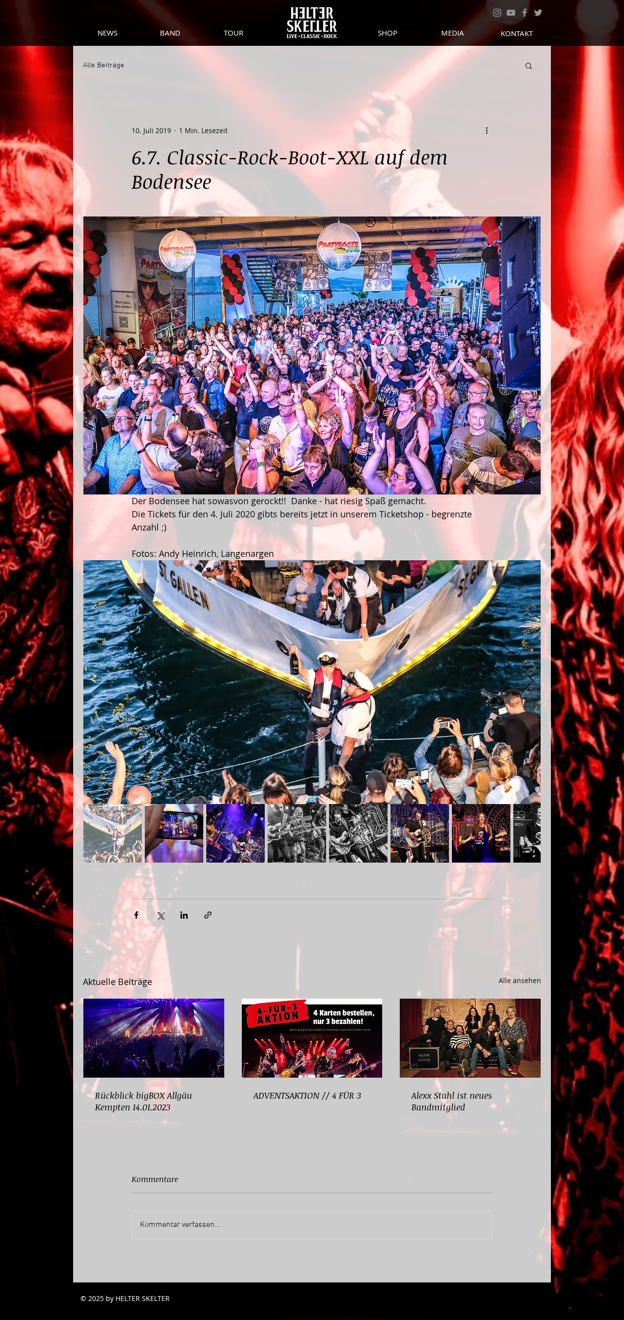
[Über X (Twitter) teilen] (160, 915)
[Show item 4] (297, 833)
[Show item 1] (112, 833)
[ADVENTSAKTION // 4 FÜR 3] (312, 1038)
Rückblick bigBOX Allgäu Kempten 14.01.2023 (143, 1101)
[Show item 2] (174, 833)
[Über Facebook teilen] (136, 915)
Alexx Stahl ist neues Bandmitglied (451, 1101)
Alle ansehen (520, 980)
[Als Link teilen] (208, 915)
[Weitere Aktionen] (486, 130)
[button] (528, 65)
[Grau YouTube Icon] (511, 12)
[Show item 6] (419, 833)
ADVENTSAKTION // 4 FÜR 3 (307, 1095)
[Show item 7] (481, 833)
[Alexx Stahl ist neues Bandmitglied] (470, 1038)
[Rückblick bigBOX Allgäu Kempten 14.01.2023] (153, 1038)
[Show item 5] (358, 833)
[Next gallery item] (529, 681)
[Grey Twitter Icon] (538, 12)
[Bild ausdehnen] (312, 682)
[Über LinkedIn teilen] (184, 915)
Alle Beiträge (103, 65)
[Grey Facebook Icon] (524, 12)
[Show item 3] (235, 833)
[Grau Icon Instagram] (497, 12)
